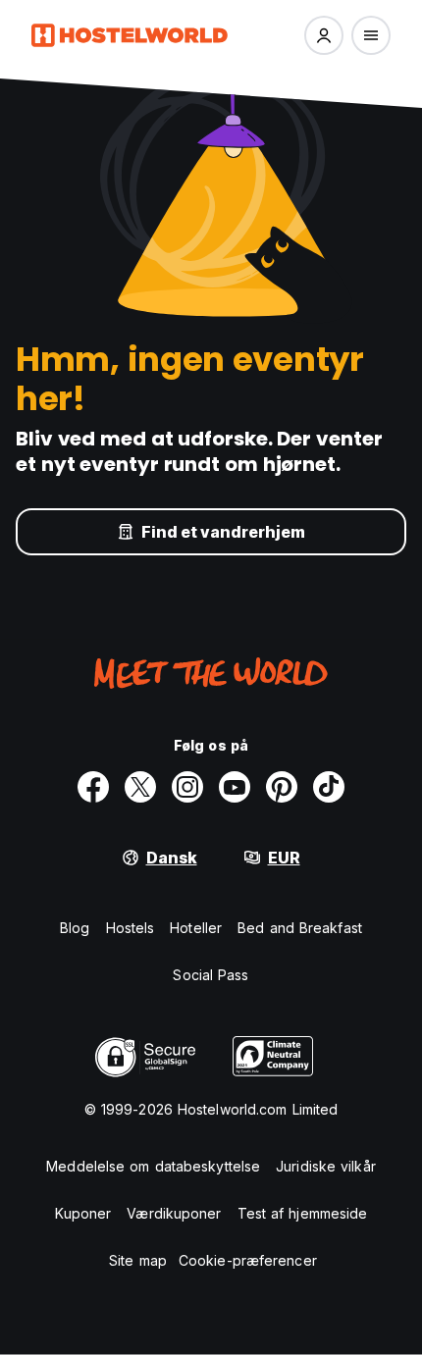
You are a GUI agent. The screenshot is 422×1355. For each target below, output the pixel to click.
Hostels (130, 927)
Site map (138, 1260)
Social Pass (210, 974)
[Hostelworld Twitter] (140, 787)
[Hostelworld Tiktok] (328, 787)
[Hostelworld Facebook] (93, 787)
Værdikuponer (174, 1213)
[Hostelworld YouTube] (234, 787)
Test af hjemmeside (302, 1213)
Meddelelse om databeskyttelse (153, 1166)
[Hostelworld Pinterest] (281, 787)
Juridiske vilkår (326, 1166)
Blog (74, 927)
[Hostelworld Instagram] (187, 787)
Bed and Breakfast (299, 927)
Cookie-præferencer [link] (248, 1260)
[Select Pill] (323, 35)
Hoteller (196, 927)
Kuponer (83, 1213)
